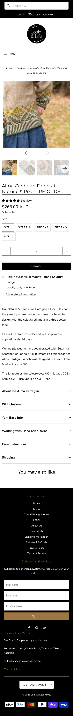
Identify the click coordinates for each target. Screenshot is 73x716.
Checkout (49, 14)
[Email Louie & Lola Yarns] (44, 627)
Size (4, 219)
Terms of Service (36, 553)
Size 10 (8, 236)
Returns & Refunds (36, 542)
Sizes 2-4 (24, 227)
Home (36, 503)
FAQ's (36, 520)
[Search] (8, 6)
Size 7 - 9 (61, 227)
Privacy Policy (36, 548)
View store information (21, 294)
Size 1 (8, 227)
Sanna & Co (26, 354)
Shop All (36, 509)
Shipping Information (36, 537)
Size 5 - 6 (42, 227)
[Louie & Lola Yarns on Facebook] (29, 627)
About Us (36, 525)
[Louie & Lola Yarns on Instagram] (36, 627)
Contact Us (36, 531)
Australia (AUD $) (35, 684)
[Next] (46, 152)
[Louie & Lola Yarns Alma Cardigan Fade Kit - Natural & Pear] (36, 114)
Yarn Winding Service (36, 514)
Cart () (35, 14)
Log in (22, 14)
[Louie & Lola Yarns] (36, 34)
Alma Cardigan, (12, 359)
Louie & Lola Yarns (40, 694)
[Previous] (27, 152)
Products (22, 68)
